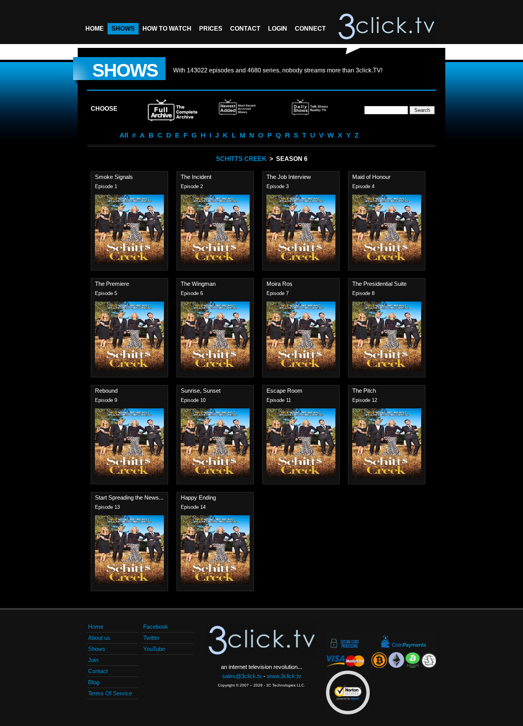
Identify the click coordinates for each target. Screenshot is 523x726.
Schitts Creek (241, 159)
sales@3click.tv (242, 676)
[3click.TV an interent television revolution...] (386, 27)
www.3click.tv (284, 676)
